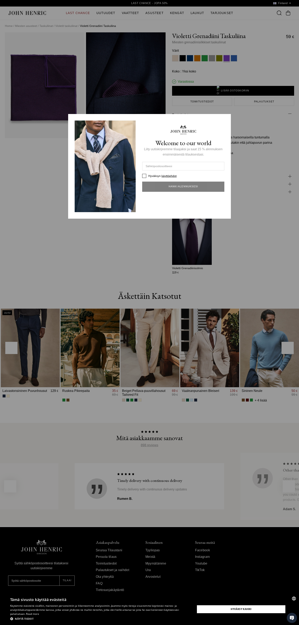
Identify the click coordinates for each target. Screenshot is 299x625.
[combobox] (294, 598)
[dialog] (149, 609)
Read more (32, 614)
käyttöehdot (169, 176)
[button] (100, 619)
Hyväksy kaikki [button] (241, 609)
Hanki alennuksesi (183, 186)
